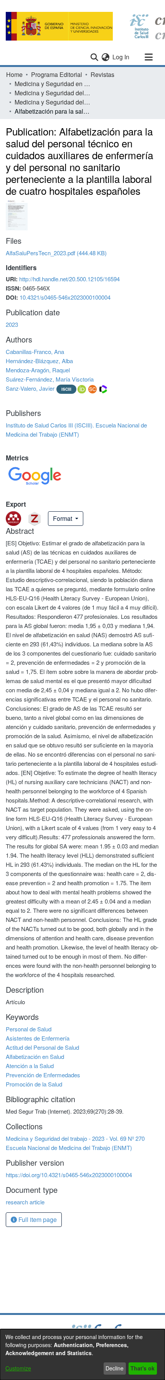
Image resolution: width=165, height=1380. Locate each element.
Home (14, 74)
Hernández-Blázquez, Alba (39, 361)
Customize (18, 1368)
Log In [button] (121, 56)
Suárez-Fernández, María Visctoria (50, 379)
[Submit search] (94, 57)
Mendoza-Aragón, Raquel (38, 370)
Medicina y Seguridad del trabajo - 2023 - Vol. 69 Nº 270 (53, 102)
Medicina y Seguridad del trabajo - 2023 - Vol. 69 (53, 92)
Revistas (102, 74)
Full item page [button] (37, 1219)
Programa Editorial (56, 74)
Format (63, 518)
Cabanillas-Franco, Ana (35, 351)
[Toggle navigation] (148, 57)
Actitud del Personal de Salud (42, 1047)
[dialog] (82, 1354)
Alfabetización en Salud (35, 1056)
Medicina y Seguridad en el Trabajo (53, 83)
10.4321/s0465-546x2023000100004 (65, 297)
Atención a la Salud (30, 1066)
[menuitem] (105, 57)
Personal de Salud (28, 1029)
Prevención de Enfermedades (43, 1075)
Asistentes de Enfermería (37, 1038)
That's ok (142, 1368)
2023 (12, 324)
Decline (115, 1368)
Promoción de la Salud (34, 1084)
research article (25, 1202)
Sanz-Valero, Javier (30, 388)
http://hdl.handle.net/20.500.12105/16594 (69, 279)
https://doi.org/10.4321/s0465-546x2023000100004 (69, 1175)
